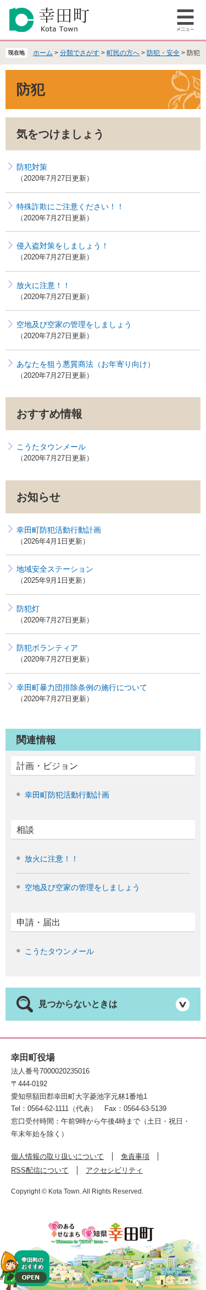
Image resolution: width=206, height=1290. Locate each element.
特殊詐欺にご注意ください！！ (70, 206)
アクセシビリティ (114, 1170)
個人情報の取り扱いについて (57, 1156)
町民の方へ (123, 53)
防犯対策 (31, 166)
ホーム (43, 53)
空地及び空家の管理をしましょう (74, 324)
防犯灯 (28, 608)
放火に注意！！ (43, 285)
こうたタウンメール (51, 446)
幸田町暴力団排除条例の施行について (81, 687)
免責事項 (135, 1156)
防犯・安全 (163, 53)
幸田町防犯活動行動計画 (58, 529)
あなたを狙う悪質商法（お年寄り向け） (85, 364)
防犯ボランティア (47, 647)
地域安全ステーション (54, 569)
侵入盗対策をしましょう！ (62, 245)
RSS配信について (40, 1170)
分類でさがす (79, 53)
